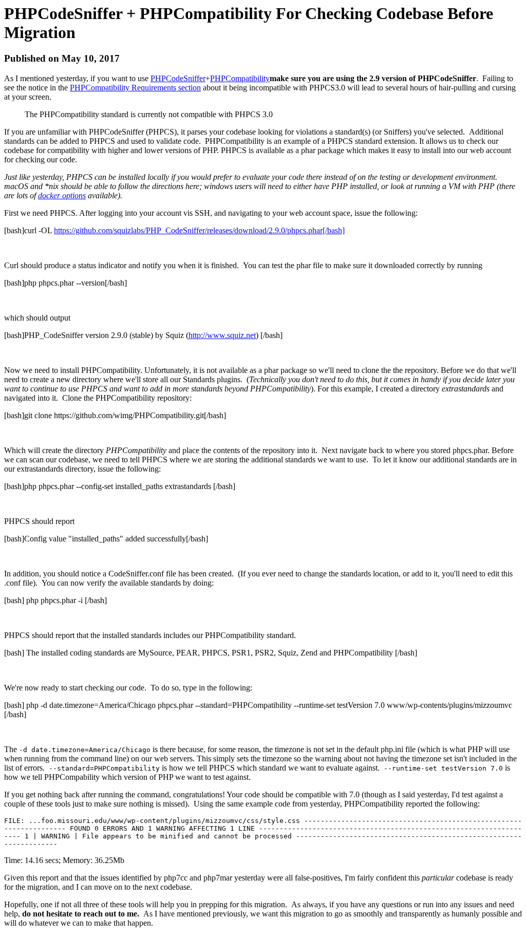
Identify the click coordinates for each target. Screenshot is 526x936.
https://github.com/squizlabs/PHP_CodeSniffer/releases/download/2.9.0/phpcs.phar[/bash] (199, 230)
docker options (62, 195)
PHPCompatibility (240, 78)
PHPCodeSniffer (178, 78)
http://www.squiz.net (222, 335)
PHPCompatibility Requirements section (135, 87)
